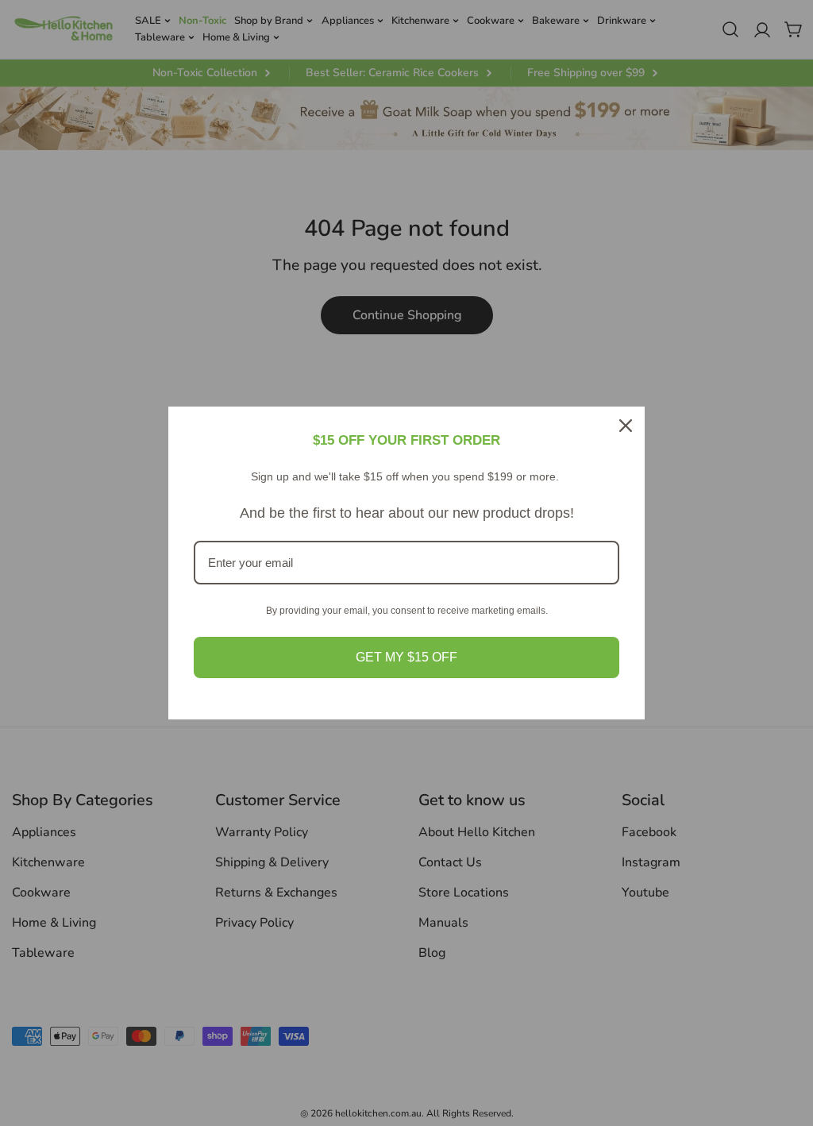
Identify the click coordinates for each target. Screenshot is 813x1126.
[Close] (626, 426)
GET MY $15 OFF (406, 657)
